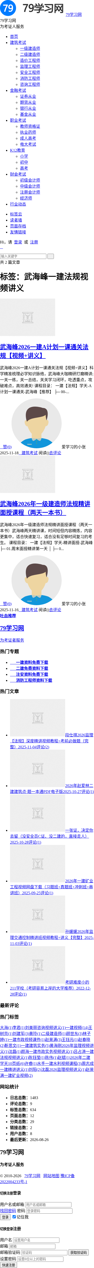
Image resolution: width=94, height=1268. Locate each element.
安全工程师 (30, 72)
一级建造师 (30, 48)
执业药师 (28, 132)
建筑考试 (18, 42)
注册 (34, 242)
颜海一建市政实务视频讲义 (47, 1051)
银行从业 (28, 108)
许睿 (31, 1063)
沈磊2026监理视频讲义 (63, 1069)
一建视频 (77, 1028)
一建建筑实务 (35, 1045)
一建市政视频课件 (27, 1039)
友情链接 (18, 232)
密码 (21, 1211)
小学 (24, 156)
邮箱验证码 (10, 1252)
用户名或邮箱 (12, 1204)
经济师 (26, 198)
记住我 (23, 1217)
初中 (24, 162)
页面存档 (18, 226)
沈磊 (15, 1051)
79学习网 (74, 14)
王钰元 (70, 1039)
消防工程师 (30, 78)
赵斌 (64, 1057)
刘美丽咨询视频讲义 (45, 1028)
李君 (19, 1028)
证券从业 (28, 96)
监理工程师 (30, 66)
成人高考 (28, 138)
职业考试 (18, 120)
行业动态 (18, 204)
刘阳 (35, 1069)
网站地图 (51, 1176)
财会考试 (18, 174)
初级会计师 (30, 180)
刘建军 (21, 1034)
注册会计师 (30, 192)
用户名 (6, 1240)
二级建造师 (30, 54)
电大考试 (28, 144)
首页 (14, 36)
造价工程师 (30, 60)
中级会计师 (30, 186)
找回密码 (8, 1211)
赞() (6, 447)
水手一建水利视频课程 (59, 1063)
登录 (18, 242)
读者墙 (16, 220)
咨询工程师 (30, 84)
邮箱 (4, 1246)
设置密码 (8, 1259)
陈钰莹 (37, 1057)
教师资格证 (30, 126)
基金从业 (28, 114)
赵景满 (53, 1039)
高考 (24, 168)
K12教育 (17, 150)
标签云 (16, 214)
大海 (6, 1028)
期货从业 (28, 102)
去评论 (55, 453)
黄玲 (35, 1034)
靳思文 (13, 1045)
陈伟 (51, 1057)
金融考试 (18, 90)
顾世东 (74, 1034)
